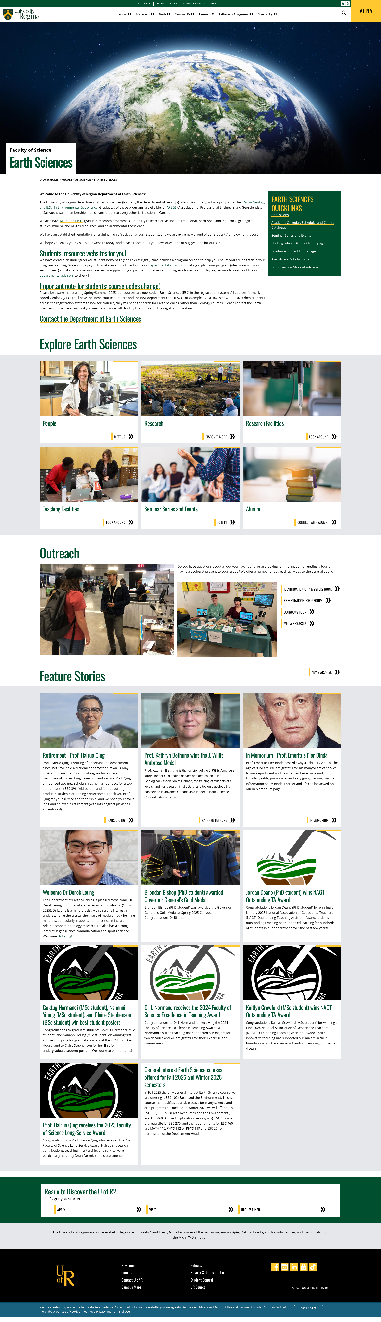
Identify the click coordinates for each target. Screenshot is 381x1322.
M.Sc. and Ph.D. (71, 221)
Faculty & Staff (167, 3)
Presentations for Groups (303, 600)
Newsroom (129, 1265)
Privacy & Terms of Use (207, 1272)
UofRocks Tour (295, 612)
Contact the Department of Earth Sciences (90, 318)
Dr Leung (64, 936)
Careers (126, 1272)
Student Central (201, 1280)
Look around (318, 436)
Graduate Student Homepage (293, 251)
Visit (152, 1209)
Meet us (119, 436)
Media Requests (295, 623)
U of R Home (49, 179)
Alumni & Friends (194, 3)
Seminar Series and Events (291, 235)
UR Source (197, 1287)
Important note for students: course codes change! (100, 285)
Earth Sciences (105, 179)
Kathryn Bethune (214, 820)
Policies (196, 1265)
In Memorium (319, 820)
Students (144, 3)
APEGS (172, 207)
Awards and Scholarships (290, 259)
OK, (309, 1308)
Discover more (216, 436)
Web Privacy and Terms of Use (109, 1311)
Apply (61, 1209)
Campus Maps (131, 1287)
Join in (222, 522)
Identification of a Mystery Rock (308, 588)
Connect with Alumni (312, 522)
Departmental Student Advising (294, 267)
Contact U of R (132, 1280)
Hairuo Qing (116, 820)
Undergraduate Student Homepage (298, 243)
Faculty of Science (76, 179)
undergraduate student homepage (96, 260)
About (123, 14)
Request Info (250, 1209)
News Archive (322, 672)
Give (213, 3)
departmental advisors (165, 265)
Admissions (280, 215)
